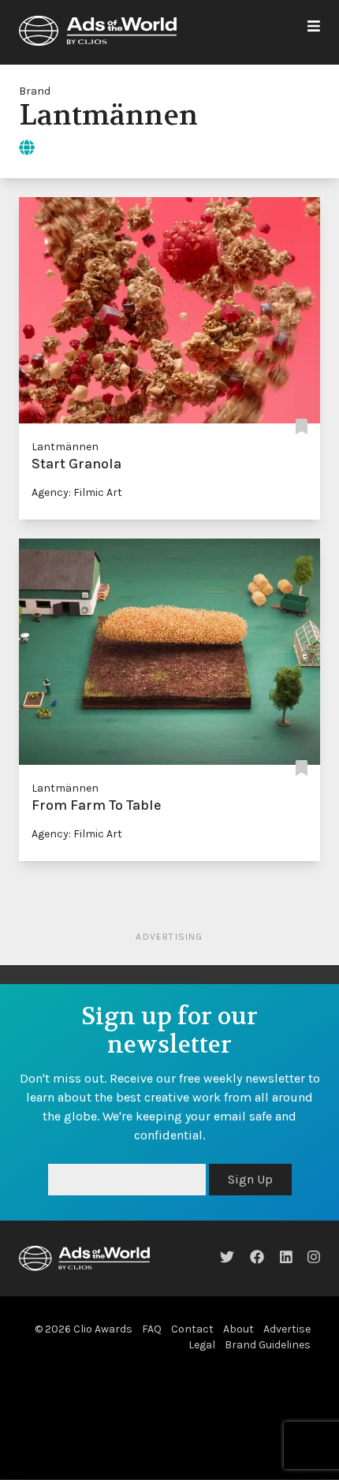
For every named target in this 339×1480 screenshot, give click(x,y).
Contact (192, 1329)
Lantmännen (65, 446)
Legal (201, 1344)
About (238, 1329)
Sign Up (250, 1179)
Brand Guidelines (268, 1344)
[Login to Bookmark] (301, 428)
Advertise (287, 1329)
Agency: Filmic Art (77, 492)
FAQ (152, 1329)
